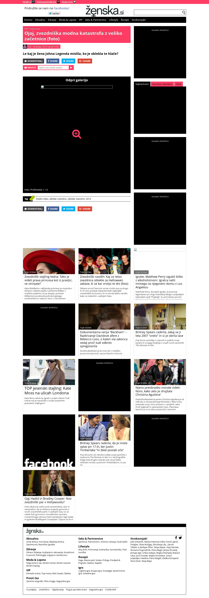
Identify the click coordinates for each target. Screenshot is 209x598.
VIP (80, 19)
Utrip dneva (32, 541)
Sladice (90, 562)
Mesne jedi (89, 560)
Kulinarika (104, 549)
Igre (80, 567)
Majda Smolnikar (157, 555)
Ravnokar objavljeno (162, 84)
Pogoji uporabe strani (76, 589)
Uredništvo (44, 589)
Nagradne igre (63, 581)
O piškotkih (110, 589)
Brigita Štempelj (164, 552)
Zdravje (52, 19)
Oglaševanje (58, 589)
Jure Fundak (142, 555)
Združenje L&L (160, 544)
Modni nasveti (63, 562)
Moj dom (82, 549)
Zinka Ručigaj (145, 544)
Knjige (52, 581)
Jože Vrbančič (136, 541)
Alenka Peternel (151, 541)
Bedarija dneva (56, 541)
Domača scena (33, 573)
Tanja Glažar (159, 547)
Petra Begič (157, 550)
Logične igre (84, 570)
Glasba (67, 573)
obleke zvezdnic (58, 198)
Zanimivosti (32, 544)
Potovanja (93, 549)
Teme (178, 84)
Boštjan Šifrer (146, 547)
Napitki (98, 562)
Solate (99, 560)
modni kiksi (42, 198)
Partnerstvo (94, 541)
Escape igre (96, 570)
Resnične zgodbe (47, 544)
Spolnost (82, 541)
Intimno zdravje (108, 541)
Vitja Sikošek (172, 547)
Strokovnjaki (139, 19)
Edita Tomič (166, 541)
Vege (80, 560)
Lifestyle (113, 19)
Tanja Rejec (147, 560)
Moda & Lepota (67, 19)
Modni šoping (33, 565)
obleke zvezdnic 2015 (79, 198)
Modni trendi (49, 562)
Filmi (46, 581)
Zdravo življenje (33, 552)
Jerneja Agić (135, 552)
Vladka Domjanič (170, 558)
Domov (28, 19)
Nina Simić (135, 560)
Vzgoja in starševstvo (57, 555)
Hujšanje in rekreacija (52, 552)
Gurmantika (115, 549)
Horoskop (43, 541)
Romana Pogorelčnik (140, 550)
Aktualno (40, 19)
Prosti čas (32, 578)
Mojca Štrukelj (170, 550)
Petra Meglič (155, 558)
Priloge (106, 560)
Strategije (107, 570)
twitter (56, 13)
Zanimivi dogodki (34, 581)
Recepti (125, 19)
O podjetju (31, 589)
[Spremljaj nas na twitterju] (181, 538)
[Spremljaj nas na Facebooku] (176, 538)
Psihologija (41, 555)
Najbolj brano (142, 84)
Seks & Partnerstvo (95, 19)
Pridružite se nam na (46, 8)
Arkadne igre (89, 573)
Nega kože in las (34, 562)
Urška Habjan (148, 552)
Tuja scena (35, 28)
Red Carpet (57, 573)
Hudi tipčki (122, 541)
